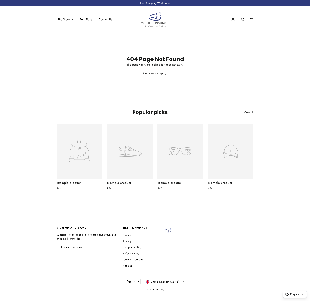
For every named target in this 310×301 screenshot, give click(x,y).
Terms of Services (133, 259)
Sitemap (127, 266)
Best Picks (85, 19)
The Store (64, 19)
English (131, 281)
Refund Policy (131, 253)
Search (127, 235)
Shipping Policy (132, 247)
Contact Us (105, 19)
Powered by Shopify (155, 289)
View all (248, 112)
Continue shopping (155, 73)
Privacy (127, 241)
